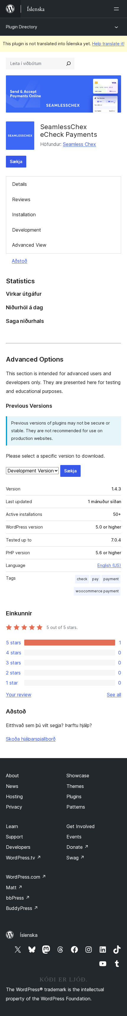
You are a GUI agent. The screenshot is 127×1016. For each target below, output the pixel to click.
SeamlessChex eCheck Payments (68, 130)
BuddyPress (22, 908)
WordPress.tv (23, 858)
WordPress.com (26, 877)
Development (26, 230)
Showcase (77, 775)
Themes (75, 786)
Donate (77, 847)
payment (111, 579)
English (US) (109, 565)
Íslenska (29, 935)
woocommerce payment (97, 591)
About (12, 775)
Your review (18, 695)
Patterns (75, 807)
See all (114, 695)
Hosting (14, 796)
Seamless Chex (79, 144)
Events (74, 837)
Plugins (74, 796)
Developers (18, 847)
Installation (24, 214)
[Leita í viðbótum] (68, 63)
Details (19, 184)
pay (95, 579)
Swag (75, 858)
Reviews (21, 199)
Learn (12, 826)
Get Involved (80, 826)
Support (14, 837)
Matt (14, 887)
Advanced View (29, 245)
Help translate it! (108, 43)
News (12, 786)
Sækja (16, 161)
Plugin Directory (21, 26)
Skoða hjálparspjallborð (31, 739)
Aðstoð (19, 261)
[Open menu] (117, 9)
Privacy (14, 807)
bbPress (18, 898)
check (82, 579)
